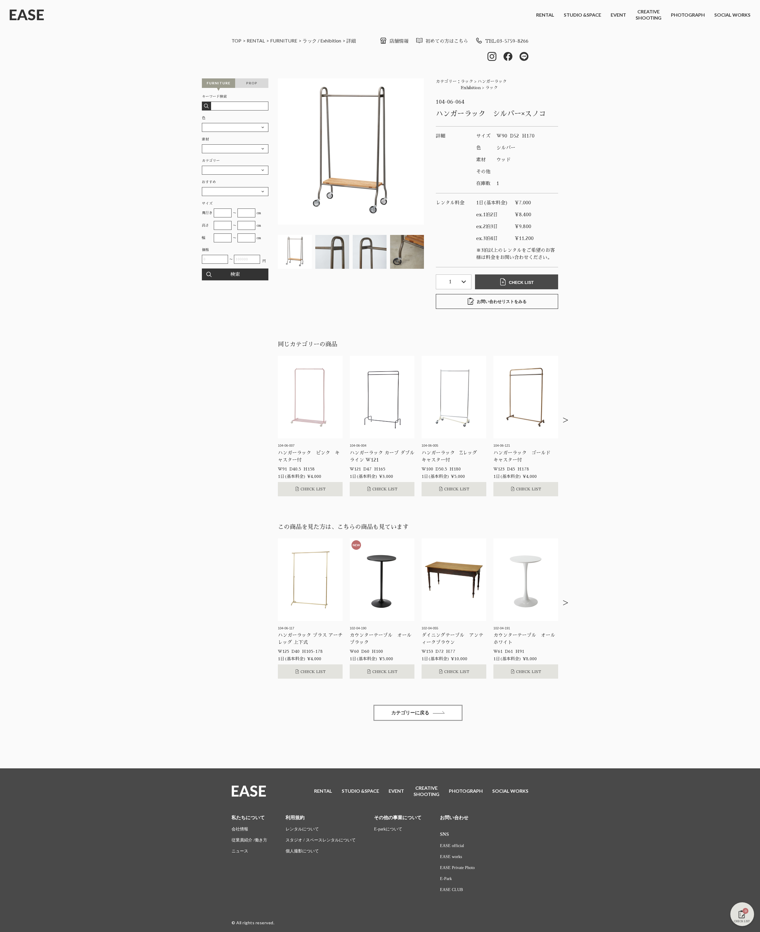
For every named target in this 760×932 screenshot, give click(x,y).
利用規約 (295, 817)
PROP (252, 83)
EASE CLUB (451, 889)
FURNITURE (283, 40)
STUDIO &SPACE (582, 15)
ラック (310, 40)
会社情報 (240, 829)
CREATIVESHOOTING (648, 14)
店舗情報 (399, 41)
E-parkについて (388, 829)
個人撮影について (302, 851)
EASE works (451, 856)
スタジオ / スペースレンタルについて (321, 840)
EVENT (618, 15)
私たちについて (248, 817)
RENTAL (545, 15)
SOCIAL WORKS (732, 15)
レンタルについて (302, 829)
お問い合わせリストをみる (502, 301)
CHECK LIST (521, 282)
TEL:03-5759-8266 (506, 41)
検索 (235, 274)
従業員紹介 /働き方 (249, 840)
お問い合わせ (454, 817)
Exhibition (330, 40)
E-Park (446, 878)
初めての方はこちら (446, 41)
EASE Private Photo (457, 867)
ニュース (240, 851)
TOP (236, 40)
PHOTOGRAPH (688, 15)
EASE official (452, 845)
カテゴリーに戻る (410, 712)
